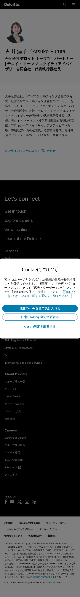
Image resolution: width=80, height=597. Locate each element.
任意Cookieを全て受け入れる (40, 308)
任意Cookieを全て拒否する (40, 317)
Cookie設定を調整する (40, 326)
